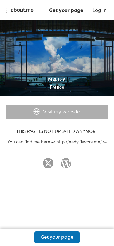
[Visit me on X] (48, 165)
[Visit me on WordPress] (66, 165)
